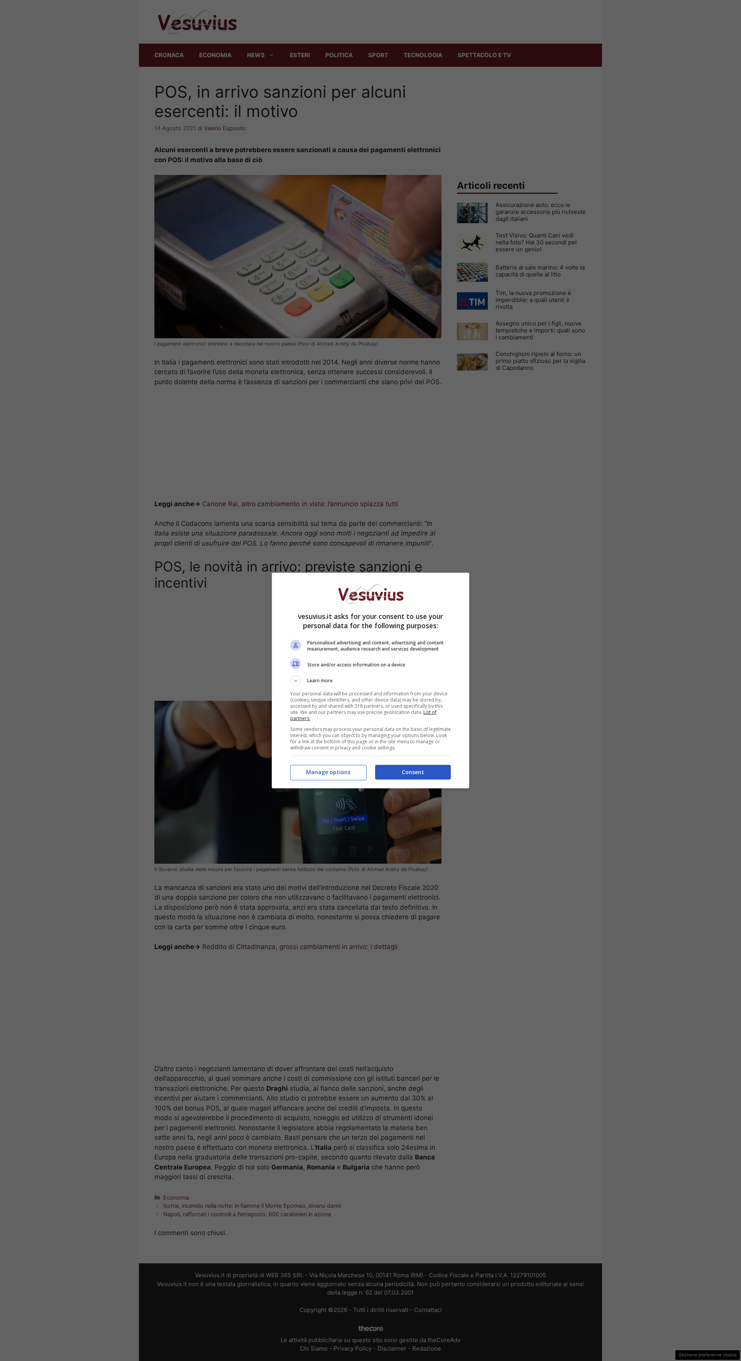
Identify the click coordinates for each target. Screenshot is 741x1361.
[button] (370, 680)
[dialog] (370, 680)
